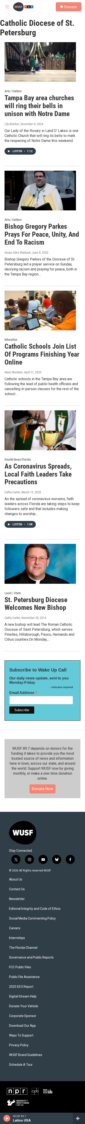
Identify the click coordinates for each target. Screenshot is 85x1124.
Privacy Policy (19, 1045)
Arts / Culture (13, 91)
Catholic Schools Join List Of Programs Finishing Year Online (42, 354)
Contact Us (17, 889)
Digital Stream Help (22, 996)
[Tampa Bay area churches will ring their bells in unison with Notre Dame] (40, 62)
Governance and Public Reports (31, 957)
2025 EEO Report (21, 986)
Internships (17, 938)
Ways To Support (21, 1035)
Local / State (13, 593)
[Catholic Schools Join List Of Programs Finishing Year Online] (40, 311)
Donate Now (42, 788)
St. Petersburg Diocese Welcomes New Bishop (36, 604)
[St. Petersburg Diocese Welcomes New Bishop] (40, 564)
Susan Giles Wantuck (18, 252)
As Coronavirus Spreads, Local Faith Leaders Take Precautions (38, 474)
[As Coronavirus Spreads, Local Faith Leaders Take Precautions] (40, 430)
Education (11, 339)
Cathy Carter (12, 492)
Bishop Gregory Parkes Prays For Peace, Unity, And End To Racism (42, 234)
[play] (7, 1118)
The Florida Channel (23, 947)
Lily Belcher (12, 124)
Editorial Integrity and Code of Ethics (35, 908)
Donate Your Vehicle (23, 1006)
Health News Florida (18, 459)
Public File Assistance (24, 977)
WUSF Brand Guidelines (25, 1055)
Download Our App (22, 1025)
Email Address (23, 692)
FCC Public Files (20, 967)
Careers (14, 928)
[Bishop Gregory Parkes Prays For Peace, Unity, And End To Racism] (40, 191)
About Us (15, 879)
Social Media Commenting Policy (32, 918)
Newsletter (17, 899)
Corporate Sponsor (22, 1016)
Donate (70, 7)
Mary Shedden (14, 372)
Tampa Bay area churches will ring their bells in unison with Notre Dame (39, 106)
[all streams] (79, 1118)
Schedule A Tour (21, 1064)
